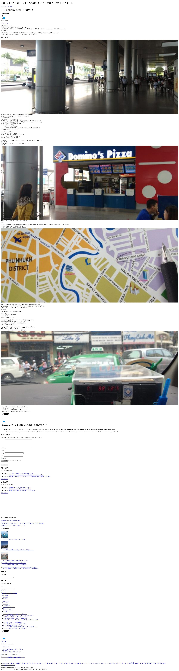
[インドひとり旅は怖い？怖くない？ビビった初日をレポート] (4, 548)
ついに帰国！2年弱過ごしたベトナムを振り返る (21, 473)
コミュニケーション (39, 663)
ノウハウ (5, 602)
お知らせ (12, 663)
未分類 (5, 611)
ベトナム (5, 23)
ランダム (5, 598)
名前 (2, 450)
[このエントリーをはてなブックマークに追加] (4, 18)
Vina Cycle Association (5, 663)
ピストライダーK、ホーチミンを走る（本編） (15, 624)
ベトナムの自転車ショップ (78, 663)
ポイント (100, 663)
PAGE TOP (3, 641)
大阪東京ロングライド (9, 607)
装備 (164, 663)
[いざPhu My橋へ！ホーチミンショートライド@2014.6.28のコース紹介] (18, 567)
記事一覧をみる (4, 479)
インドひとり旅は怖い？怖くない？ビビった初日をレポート (18, 549)
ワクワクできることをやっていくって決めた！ (15, 539)
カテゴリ (5, 595)
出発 (110, 663)
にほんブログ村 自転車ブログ (10, 651)
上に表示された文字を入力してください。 (11, 460)
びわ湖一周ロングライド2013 (26, 663)
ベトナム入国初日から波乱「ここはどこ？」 (14, 625)
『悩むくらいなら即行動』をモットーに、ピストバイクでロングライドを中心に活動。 (22, 523)
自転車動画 (159, 663)
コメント (3, 448)
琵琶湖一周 (151, 663)
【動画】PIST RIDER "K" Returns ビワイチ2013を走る (22, 490)
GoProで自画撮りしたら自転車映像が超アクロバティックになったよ (20, 626)
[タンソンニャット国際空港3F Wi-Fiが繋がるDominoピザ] (89, 219)
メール (3, 453)
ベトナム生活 (90, 663)
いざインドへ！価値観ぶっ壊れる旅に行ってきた (15, 560)
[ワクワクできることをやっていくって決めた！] (4, 538)
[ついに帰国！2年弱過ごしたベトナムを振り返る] (13, 563)
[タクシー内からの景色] (89, 404)
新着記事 (5, 597)
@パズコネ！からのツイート (8, 665)
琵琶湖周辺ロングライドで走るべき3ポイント (20, 487)
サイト (2, 455)
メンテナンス (6, 605)
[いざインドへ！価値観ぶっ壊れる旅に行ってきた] (4, 559)
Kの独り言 (6, 601)
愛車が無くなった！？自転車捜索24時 (12, 622)
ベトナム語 (96, 663)
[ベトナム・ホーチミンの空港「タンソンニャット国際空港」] (89, 113)
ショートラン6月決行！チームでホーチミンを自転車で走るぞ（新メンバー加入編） (30, 476)
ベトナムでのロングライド (60, 663)
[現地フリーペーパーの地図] (89, 302)
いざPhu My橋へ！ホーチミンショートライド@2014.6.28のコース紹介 (26, 475)
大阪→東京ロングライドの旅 (121, 663)
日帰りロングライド (8, 610)
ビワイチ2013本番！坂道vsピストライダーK (20, 489)
